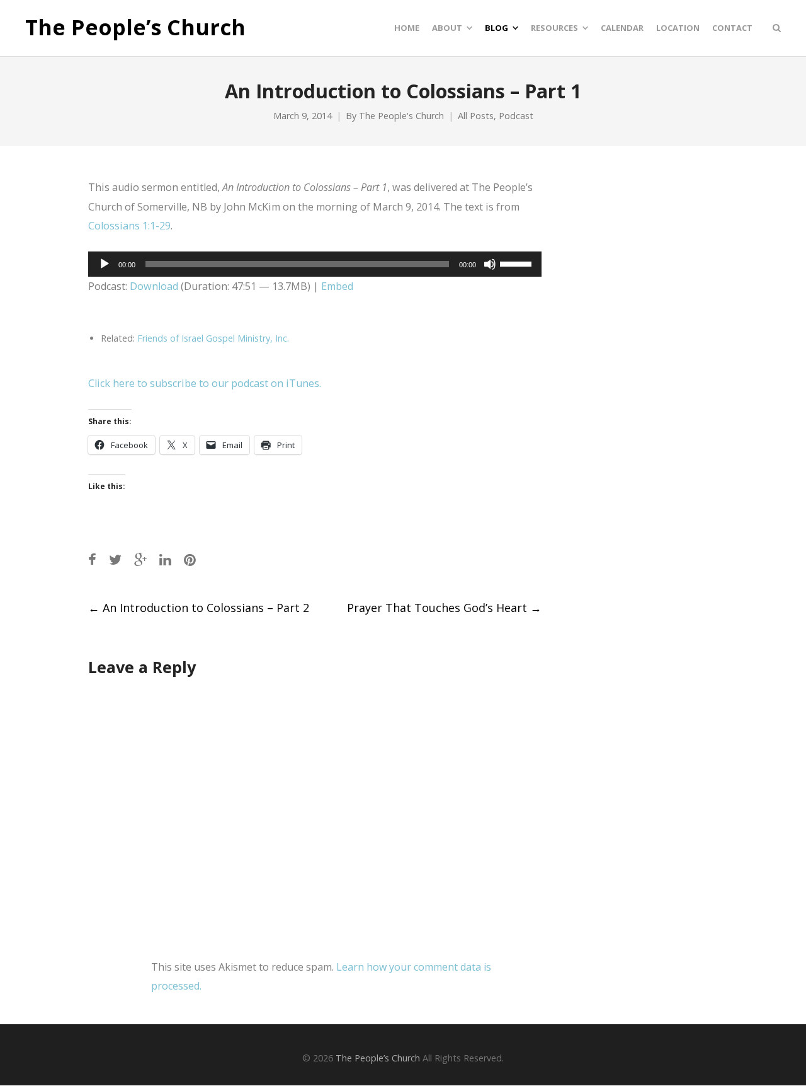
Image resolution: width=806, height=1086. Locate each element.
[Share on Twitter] (115, 559)
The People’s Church (135, 27)
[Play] (104, 264)
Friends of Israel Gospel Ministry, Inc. (213, 338)
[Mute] (490, 264)
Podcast (516, 115)
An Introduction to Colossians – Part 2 (198, 607)
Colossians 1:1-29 (129, 226)
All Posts (476, 115)
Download (154, 286)
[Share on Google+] (140, 559)
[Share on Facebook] (92, 559)
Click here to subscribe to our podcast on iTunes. (204, 383)
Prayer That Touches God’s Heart (444, 607)
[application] (315, 264)
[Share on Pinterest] (190, 559)
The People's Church (401, 115)
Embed (337, 286)
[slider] (517, 262)
